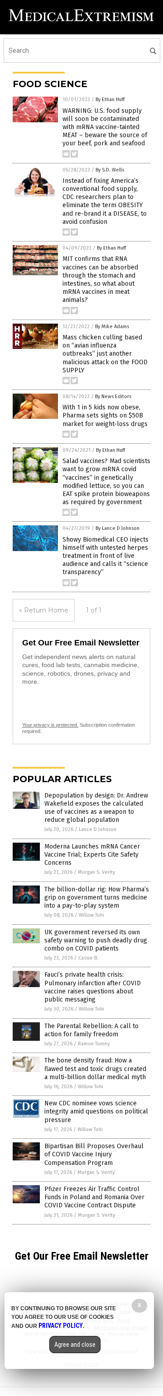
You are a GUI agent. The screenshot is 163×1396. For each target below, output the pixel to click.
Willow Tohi (91, 915)
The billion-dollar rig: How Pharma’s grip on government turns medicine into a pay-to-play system (96, 897)
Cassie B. (88, 958)
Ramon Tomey (94, 1044)
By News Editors (113, 396)
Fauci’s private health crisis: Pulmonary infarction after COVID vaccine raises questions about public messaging (92, 987)
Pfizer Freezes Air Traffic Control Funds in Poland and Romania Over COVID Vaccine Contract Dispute (94, 1197)
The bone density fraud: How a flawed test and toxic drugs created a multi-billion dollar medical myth (95, 1069)
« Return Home (43, 610)
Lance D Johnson (97, 829)
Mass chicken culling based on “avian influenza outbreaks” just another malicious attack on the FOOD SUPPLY (105, 354)
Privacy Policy (60, 1325)
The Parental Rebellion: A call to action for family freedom (91, 1030)
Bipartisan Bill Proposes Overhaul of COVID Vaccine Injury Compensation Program (94, 1154)
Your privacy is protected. (50, 725)
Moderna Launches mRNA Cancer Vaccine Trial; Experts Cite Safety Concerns (92, 855)
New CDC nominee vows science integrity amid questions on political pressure (96, 1111)
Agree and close (75, 1344)
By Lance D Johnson (117, 528)
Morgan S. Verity (96, 872)
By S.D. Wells (110, 170)
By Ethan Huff (110, 99)
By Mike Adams (112, 326)
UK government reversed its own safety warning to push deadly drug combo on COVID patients (95, 940)
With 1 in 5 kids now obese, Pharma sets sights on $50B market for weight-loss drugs (105, 415)
